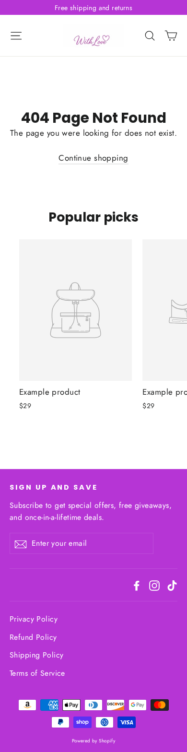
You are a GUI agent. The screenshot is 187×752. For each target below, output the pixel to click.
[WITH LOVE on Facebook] (136, 584)
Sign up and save (54, 487)
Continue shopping (93, 158)
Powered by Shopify (94, 740)
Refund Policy (33, 637)
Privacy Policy (34, 618)
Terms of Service (37, 673)
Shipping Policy (36, 654)
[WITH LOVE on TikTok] (172, 584)
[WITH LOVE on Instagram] (154, 584)
